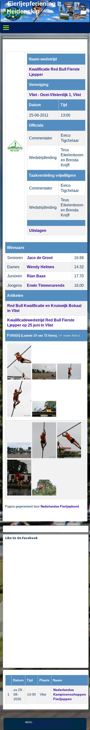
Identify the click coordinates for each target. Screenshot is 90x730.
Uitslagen (37, 230)
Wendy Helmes (40, 267)
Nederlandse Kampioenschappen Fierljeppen (69, 694)
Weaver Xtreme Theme (45, 726)
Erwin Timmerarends (46, 285)
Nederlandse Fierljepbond (60, 506)
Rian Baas (36, 276)
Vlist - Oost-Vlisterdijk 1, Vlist (55, 95)
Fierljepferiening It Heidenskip (52, 722)
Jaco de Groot (40, 258)
